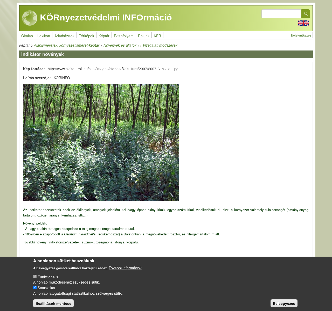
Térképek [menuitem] (86, 35)
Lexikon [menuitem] (43, 35)
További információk (125, 267)
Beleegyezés (284, 303)
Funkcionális (48, 276)
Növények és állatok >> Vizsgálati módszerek (140, 45)
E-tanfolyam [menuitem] (124, 35)
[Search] (305, 13)
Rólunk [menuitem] (143, 35)
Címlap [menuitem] (27, 35)
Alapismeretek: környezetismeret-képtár (66, 45)
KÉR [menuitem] (157, 35)
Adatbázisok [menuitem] (64, 35)
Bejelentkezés (301, 35)
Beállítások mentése (53, 303)
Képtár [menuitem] (104, 35)
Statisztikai (46, 287)
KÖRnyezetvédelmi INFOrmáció (105, 17)
